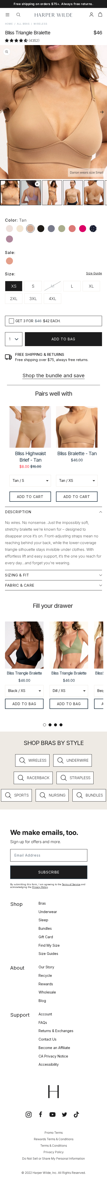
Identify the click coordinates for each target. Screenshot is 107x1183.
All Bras (23, 23)
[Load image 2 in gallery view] (52, 192)
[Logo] (53, 15)
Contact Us (47, 1039)
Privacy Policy (40, 887)
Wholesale (47, 992)
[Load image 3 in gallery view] (73, 192)
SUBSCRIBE (48, 872)
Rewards (46, 984)
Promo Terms (54, 1132)
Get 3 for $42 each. (37, 321)
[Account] (91, 15)
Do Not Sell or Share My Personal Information (53, 1158)
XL (91, 286)
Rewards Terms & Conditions (53, 1139)
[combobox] (13, 339)
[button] (100, 15)
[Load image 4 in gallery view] (94, 192)
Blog (42, 1000)
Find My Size (49, 945)
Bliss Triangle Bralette (24, 673)
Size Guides (48, 953)
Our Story (46, 967)
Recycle (45, 975)
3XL (33, 298)
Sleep (43, 920)
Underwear (48, 912)
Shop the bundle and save (53, 375)
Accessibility (49, 1064)
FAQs (43, 1022)
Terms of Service (71, 884)
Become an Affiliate (54, 1048)
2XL (13, 298)
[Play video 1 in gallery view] (31, 192)
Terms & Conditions (53, 1145)
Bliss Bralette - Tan (77, 453)
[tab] (44, 724)
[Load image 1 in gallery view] (10, 192)
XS (13, 286)
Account (45, 1014)
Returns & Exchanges (56, 1031)
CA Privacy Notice (53, 1056)
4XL (52, 298)
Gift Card (46, 937)
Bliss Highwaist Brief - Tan (30, 456)
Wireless (40, 23)
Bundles (45, 928)
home (9, 23)
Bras (42, 903)
